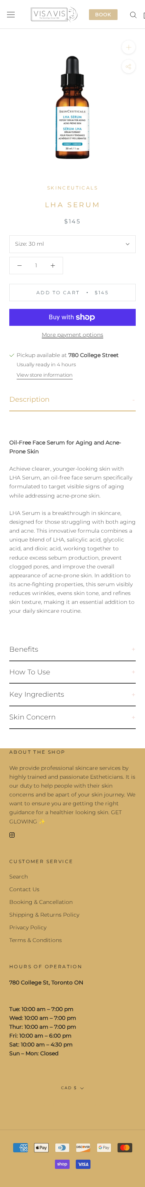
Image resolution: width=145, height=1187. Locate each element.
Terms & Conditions (35, 940)
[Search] (133, 14)
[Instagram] (12, 834)
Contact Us (24, 889)
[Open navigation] (11, 14)
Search (18, 876)
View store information (45, 375)
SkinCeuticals (72, 188)
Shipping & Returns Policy (44, 914)
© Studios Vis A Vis (72, 1104)
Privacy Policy (27, 927)
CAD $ (69, 1087)
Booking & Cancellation (41, 902)
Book (103, 14)
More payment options (72, 334)
